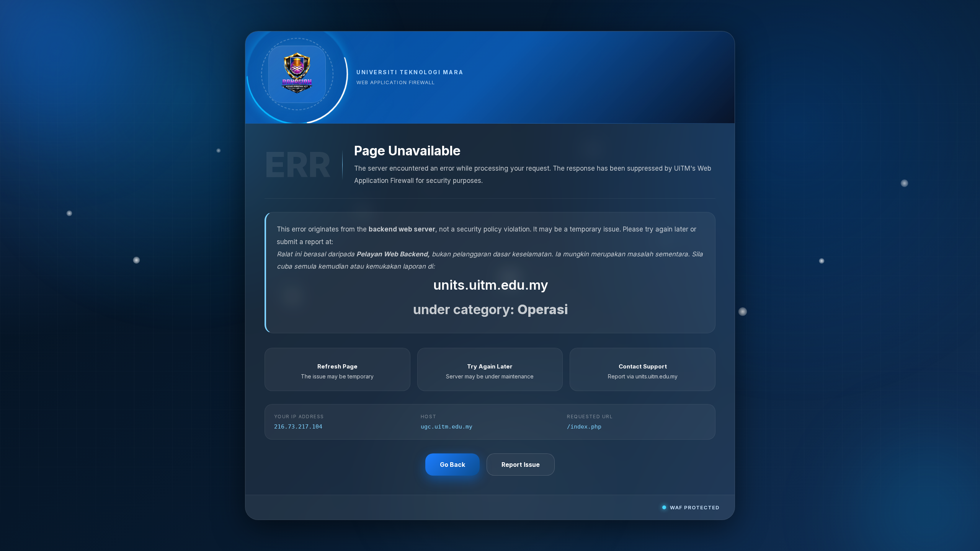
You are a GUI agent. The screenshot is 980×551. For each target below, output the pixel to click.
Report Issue (520, 464)
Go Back (452, 464)
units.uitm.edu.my (490, 285)
